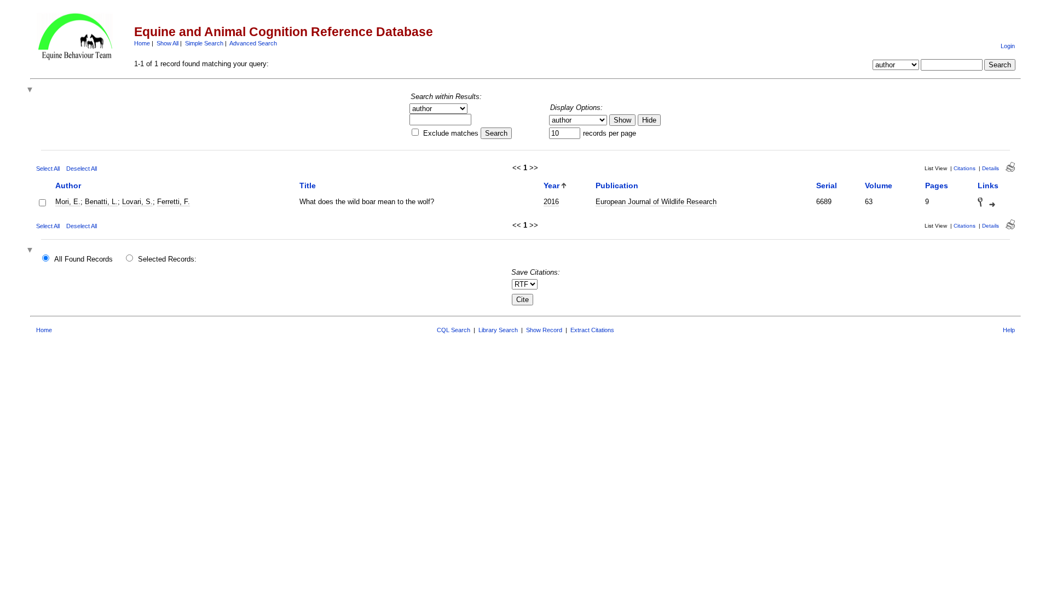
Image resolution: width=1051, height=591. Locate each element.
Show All (167, 43)
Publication (617, 185)
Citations (964, 168)
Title (307, 185)
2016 (551, 202)
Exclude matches (450, 133)
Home (142, 43)
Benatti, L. (101, 202)
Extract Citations (592, 330)
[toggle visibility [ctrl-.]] (31, 251)
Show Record (544, 330)
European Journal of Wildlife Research (656, 202)
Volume (878, 185)
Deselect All (81, 168)
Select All (48, 168)
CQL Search (453, 330)
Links (988, 185)
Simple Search (204, 43)
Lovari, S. (137, 202)
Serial (826, 185)
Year (551, 185)
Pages (936, 185)
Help (1009, 330)
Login (1008, 46)
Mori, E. (67, 202)
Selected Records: (167, 259)
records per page (609, 133)
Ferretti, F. (173, 202)
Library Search (498, 330)
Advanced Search (253, 43)
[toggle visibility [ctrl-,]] (31, 91)
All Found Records (83, 259)
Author (68, 185)
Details (990, 168)
